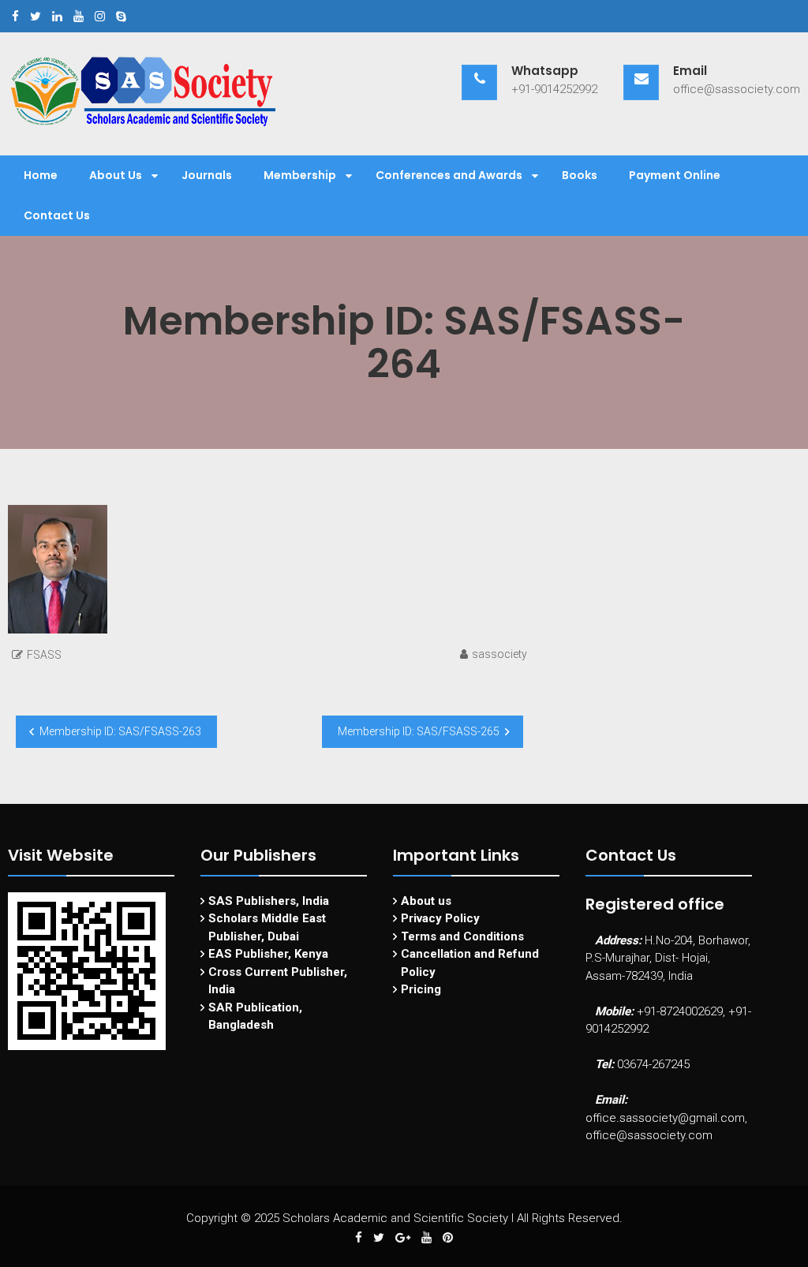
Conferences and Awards (449, 175)
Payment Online (674, 175)
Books (579, 175)
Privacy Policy (440, 918)
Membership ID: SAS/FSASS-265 (418, 731)
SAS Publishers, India (268, 901)
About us (426, 901)
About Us (115, 175)
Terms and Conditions (462, 936)
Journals (206, 175)
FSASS (44, 654)
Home (41, 175)
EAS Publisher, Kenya (268, 954)
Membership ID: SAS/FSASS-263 (120, 731)
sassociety (499, 654)
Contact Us (57, 215)
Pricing (421, 989)
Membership (300, 175)
